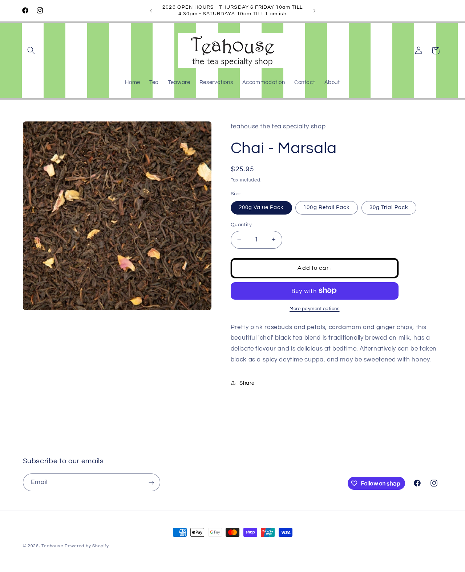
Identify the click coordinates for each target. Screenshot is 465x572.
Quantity (241, 224)
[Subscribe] (151, 482)
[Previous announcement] (151, 10)
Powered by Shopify (87, 546)
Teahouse (53, 546)
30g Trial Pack (388, 207)
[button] (31, 50)
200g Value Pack (261, 207)
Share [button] (247, 382)
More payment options (315, 308)
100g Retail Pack (326, 207)
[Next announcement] (314, 10)
